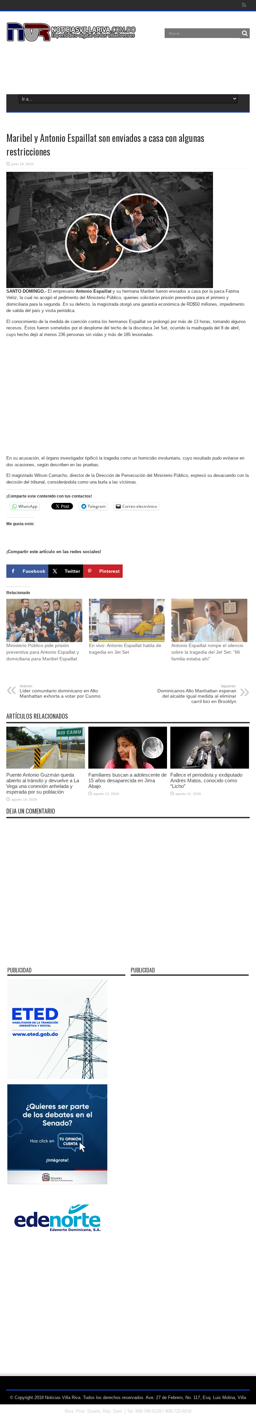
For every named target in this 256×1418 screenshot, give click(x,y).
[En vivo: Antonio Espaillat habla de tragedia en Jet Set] (127, 620)
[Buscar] (245, 33)
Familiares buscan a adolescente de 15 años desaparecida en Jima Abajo (127, 780)
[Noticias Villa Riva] (72, 37)
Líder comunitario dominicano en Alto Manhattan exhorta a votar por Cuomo (60, 691)
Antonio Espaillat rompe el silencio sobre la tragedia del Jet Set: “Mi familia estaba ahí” (207, 652)
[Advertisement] (128, 67)
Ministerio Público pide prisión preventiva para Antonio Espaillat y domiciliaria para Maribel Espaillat (42, 652)
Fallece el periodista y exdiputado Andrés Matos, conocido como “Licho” (206, 780)
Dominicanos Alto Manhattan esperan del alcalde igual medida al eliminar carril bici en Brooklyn (196, 694)
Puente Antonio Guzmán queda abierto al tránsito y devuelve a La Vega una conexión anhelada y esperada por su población (42, 783)
